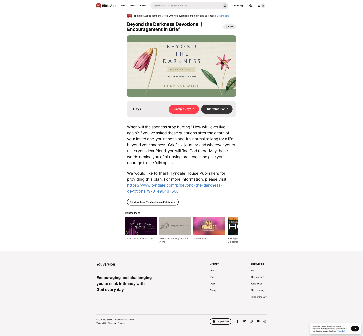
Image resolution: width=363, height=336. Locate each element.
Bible (123, 5)
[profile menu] (261, 6)
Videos (143, 5)
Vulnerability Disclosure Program (110, 323)
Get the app (238, 5)
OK (355, 328)
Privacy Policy (120, 320)
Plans (132, 5)
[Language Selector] (251, 6)
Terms (131, 320)
